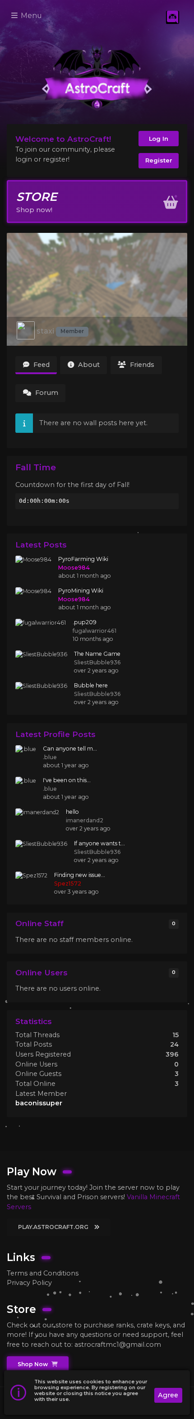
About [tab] (88, 365)
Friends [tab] (141, 365)
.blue (50, 757)
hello (72, 811)
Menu (30, 15)
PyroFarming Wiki (83, 559)
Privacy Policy (29, 1283)
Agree (168, 1395)
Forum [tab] (45, 393)
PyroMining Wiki (80, 590)
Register (158, 160)
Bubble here (91, 685)
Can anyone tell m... (70, 748)
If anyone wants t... (99, 843)
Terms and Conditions (43, 1273)
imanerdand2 (84, 820)
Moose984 (74, 567)
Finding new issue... (79, 875)
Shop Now (33, 1364)
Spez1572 (67, 883)
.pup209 (85, 622)
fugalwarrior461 (94, 630)
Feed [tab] (41, 365)
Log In (158, 138)
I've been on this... (67, 780)
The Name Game (97, 653)
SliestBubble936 (97, 662)
